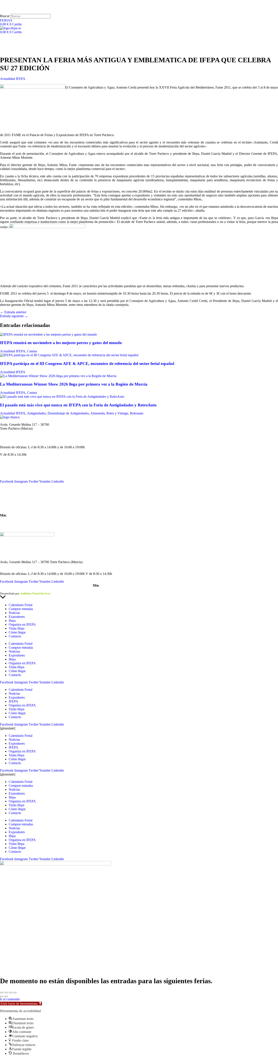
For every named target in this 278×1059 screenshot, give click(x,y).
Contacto (6, 493)
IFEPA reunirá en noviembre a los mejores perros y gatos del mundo (61, 342)
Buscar (5, 16)
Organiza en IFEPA (13, 477)
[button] (21, 1003)
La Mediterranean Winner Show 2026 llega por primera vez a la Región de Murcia (73, 384)
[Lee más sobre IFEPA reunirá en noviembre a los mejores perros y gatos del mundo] (48, 334)
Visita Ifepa (16, 628)
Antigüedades (36, 413)
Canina (32, 351)
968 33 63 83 (9, 432)
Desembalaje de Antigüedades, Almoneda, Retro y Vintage (88, 413)
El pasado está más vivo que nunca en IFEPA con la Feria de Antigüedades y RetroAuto (78, 405)
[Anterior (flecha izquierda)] (1, 996)
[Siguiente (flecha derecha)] (6, 996)
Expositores (17, 617)
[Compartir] (10, 992)
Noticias (5, 470)
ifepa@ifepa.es (10, 440)
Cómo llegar (8, 508)
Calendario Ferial (12, 466)
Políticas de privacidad (29, 589)
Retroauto (136, 413)
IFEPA (5, 473)
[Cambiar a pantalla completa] (6, 992)
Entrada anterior (13, 312)
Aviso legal (6, 589)
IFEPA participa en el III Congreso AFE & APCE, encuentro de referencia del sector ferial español (87, 363)
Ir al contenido (10, 999)
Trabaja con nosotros (14, 526)
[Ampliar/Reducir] (1, 992)
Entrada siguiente (14, 316)
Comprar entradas (21, 609)
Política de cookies (56, 589)
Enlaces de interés (12, 523)
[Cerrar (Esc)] (15, 992)
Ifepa (12, 620)
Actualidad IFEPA (12, 79)
